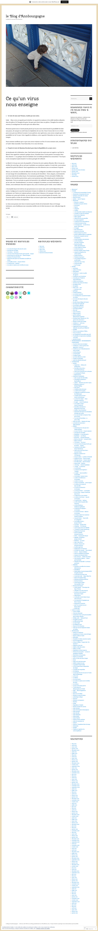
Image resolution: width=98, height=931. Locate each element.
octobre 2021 (75, 801)
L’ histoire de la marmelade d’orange (82, 192)
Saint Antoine (76, 708)
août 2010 (74, 903)
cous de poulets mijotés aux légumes (83, 212)
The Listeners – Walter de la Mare (82, 556)
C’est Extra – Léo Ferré (79, 442)
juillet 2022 (74, 790)
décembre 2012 (75, 871)
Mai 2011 (74, 893)
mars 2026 (74, 747)
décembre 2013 (75, 864)
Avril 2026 (42, 248)
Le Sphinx (75, 677)
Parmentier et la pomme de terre (81, 194)
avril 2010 (74, 908)
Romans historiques (78, 585)
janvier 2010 (75, 913)
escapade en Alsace (77, 619)
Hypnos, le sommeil (78, 656)
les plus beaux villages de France (81, 302)
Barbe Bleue (76, 271)
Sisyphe (75, 727)
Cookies (76, 210)
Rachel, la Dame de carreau (79, 706)
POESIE (75, 426)
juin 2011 (74, 892)
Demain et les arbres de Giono (80, 282)
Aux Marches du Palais (12, 250)
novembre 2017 (75, 840)
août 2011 (74, 888)
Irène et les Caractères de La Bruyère (83, 371)
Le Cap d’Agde (76, 623)
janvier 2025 (75, 761)
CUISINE (74, 191)
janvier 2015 (75, 856)
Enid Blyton (77, 569)
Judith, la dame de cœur (78, 663)
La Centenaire (77, 468)
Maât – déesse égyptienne (79, 690)
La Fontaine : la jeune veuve (81, 476)
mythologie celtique (78, 697)
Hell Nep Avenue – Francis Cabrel (82, 460)
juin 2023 (74, 774)
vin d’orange (77, 265)
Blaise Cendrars (78, 440)
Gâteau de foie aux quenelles (81, 218)
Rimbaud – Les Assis (79, 540)
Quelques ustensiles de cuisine (80, 195)
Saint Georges (76, 711)
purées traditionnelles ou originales (83, 234)
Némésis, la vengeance (78, 700)
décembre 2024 (75, 763)
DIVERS (74, 266)
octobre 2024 (75, 764)
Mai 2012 (74, 876)
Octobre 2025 (75, 176)
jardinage (75, 291)
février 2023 (75, 781)
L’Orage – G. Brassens (79, 466)
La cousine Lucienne (78, 294)
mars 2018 (74, 834)
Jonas (74, 660)
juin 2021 (74, 806)
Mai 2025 (74, 755)
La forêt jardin (76, 353)
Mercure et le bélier (77, 693)
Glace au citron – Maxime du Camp (81, 421)
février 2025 (75, 760)
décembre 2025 (75, 750)
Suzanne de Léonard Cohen (13, 257)
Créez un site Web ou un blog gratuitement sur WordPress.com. (34, 923)
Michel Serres (77, 374)
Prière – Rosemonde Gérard (81, 535)
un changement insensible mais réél (82, 334)
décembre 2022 (75, 784)
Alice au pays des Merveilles (81, 378)
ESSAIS (75, 363)
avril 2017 (74, 843)
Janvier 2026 (75, 171)
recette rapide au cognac (80, 247)
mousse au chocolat (79, 231)
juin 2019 (74, 826)
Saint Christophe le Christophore (81, 710)
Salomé (75, 722)
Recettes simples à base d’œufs (81, 250)
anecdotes (75, 268)
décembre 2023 (75, 771)
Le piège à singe (77, 355)
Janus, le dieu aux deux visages (80, 658)
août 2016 (74, 848)
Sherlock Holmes (78, 581)
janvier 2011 (75, 897)
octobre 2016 (75, 847)
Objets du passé (77, 313)
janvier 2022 (75, 797)
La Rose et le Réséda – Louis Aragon (83, 482)
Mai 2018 (74, 832)
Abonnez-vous (75, 130)
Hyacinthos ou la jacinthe (79, 655)
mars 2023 (74, 779)
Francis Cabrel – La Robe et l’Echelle (83, 457)
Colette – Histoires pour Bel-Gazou (82, 382)
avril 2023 (74, 777)
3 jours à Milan (76, 611)
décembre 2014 (75, 858)
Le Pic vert (75, 676)
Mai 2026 (42, 246)
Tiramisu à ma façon (79, 257)
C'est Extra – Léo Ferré (12, 252)
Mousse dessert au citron (80, 233)
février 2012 (75, 879)
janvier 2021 (75, 813)
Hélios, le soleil (76, 648)
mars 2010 (74, 909)
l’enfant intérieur (77, 292)
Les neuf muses (77, 679)
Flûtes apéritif (77, 216)
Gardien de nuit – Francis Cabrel (82, 458)
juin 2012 (74, 874)
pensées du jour (77, 339)
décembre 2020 (75, 814)
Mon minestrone (78, 229)
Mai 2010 (74, 906)
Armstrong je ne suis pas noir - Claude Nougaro (18, 255)
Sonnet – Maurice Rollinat (80, 552)
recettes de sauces (78, 249)
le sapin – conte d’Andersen (81, 402)
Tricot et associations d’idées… (80, 331)
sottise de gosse (77, 324)
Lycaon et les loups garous (79, 685)
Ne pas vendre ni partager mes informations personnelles (64, 923)
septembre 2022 (76, 787)
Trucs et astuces (77, 332)
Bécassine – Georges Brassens (81, 437)
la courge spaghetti (79, 220)
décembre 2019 (75, 824)
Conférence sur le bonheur (79, 276)
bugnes (76, 207)
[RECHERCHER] (90, 98)
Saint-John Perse (78, 542)
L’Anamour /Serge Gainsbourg (81, 529)
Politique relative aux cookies (43, 928)
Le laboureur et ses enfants (80, 495)
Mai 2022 (74, 792)
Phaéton (75, 701)
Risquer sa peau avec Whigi (79, 321)
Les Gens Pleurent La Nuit (79, 357)
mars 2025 (74, 758)
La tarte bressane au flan (80, 223)
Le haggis (76, 228)
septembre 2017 (76, 842)
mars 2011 (74, 895)
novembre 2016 (75, 845)
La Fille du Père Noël (78, 621)
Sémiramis (75, 726)
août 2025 (74, 752)
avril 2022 (74, 793)
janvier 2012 (75, 880)
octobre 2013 (75, 866)
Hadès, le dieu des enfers (79, 647)
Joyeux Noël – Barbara (79, 463)
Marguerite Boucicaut (78, 307)
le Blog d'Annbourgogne (25, 16)
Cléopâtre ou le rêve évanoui (81, 590)
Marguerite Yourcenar (79, 531)
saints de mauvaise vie (78, 721)
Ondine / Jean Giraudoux (80, 410)
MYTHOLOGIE (75, 631)
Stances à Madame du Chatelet (81, 553)
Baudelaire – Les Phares (80, 436)
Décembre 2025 (75, 173)
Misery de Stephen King (80, 577)
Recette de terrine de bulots (46, 252)
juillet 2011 (74, 890)
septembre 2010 (76, 901)
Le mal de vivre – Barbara (80, 500)
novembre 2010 (75, 898)
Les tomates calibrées (78, 305)
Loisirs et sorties (76, 610)
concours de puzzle (77, 613)
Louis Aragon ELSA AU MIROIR (81, 527)
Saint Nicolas (76, 713)
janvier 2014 (75, 863)
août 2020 (74, 818)
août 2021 (74, 803)
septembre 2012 (76, 872)
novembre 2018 (75, 830)
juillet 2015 (74, 853)
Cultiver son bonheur (78, 281)
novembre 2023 (75, 772)
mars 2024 (74, 768)
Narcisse (75, 698)
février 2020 (75, 822)
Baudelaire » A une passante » (81, 434)
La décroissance (77, 352)
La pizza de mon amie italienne (81, 221)
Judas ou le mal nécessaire (79, 661)
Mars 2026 (42, 249)
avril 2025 (74, 756)
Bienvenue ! (75, 189)
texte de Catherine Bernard (79, 360)
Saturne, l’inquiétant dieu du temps (81, 724)
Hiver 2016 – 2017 (77, 287)
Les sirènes (76, 684)
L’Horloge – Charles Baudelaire (82, 465)
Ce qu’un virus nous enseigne (80, 344)
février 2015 (75, 855)
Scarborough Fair (78, 547)
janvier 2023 (75, 782)
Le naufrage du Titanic (79, 373)
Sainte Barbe (76, 716)
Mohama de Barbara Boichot (81, 579)
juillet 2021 (74, 805)
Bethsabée (75, 637)
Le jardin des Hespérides (79, 669)
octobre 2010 (75, 900)
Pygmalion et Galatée (78, 705)
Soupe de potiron (78, 255)
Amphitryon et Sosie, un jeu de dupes (82, 634)
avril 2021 (74, 810)
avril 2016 (74, 850)
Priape (74, 703)
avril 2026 (74, 745)
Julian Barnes (77, 595)
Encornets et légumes (79, 215)
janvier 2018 (75, 837)
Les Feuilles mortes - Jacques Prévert (16, 261)
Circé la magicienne (78, 640)
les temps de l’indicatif (78, 303)
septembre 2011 (75, 887)
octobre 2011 (75, 885)
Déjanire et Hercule (77, 645)
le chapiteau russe (77, 624)
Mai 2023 (74, 776)
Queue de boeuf (76, 197)
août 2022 (74, 789)
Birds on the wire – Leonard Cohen (82, 439)
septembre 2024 (76, 766)
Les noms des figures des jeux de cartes (16, 249)
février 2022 (75, 795)
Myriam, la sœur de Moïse (79, 695)
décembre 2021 (75, 798)
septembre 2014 (76, 859)
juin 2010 (74, 905)
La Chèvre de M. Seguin (79, 390)
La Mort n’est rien (78, 481)
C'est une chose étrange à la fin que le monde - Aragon (20, 253)
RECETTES (75, 200)
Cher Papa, (74, 174)
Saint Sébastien (77, 714)
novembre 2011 (75, 884)
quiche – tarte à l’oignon (79, 199)
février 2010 (75, 911)
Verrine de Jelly (78, 263)
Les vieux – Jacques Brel (80, 524)
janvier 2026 (75, 748)
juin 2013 (74, 868)
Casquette (76, 208)
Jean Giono (77, 387)
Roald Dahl (77, 608)
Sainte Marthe (76, 718)
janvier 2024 (75, 769)
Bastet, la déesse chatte (78, 635)
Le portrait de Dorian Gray (80, 574)
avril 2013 (74, 869)
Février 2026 (43, 251)
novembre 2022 (75, 785)
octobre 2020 (75, 816)
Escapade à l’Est (77, 284)
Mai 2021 (74, 808)
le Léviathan (76, 671)
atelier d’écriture (77, 270)
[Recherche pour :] (80, 98)
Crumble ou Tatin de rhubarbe (81, 213)
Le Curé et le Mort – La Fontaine (82, 490)
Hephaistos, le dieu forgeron (80, 650)
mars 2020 (74, 821)
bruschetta (77, 205)
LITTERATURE (75, 361)
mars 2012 (74, 877)
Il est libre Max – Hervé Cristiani (82, 461)
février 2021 (75, 811)
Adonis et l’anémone (78, 632)
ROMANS (75, 564)
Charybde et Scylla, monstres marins (82, 639)
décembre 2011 (75, 882)
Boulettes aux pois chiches (80, 204)
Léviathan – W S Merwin (80, 526)
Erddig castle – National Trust (80, 618)
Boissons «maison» (79, 202)
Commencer (64, 1)
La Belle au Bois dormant (80, 389)
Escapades (75, 286)
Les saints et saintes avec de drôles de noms (17, 265)
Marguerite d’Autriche (79, 603)
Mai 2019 (74, 827)
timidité (75, 329)
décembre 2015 (75, 851)
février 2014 (75, 861)
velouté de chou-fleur (79, 262)
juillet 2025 (74, 753)
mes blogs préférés (77, 308)
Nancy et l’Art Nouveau (78, 626)
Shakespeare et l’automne (80, 548)
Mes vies (75, 310)
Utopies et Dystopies (78, 358)
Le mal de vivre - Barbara (13, 263)
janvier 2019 (75, 829)
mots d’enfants (77, 311)
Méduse (75, 692)
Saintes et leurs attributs (79, 719)
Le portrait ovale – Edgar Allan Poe (82, 576)
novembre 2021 (75, 800)
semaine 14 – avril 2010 (78, 323)
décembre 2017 (75, 839)
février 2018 (75, 835)
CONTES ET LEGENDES (78, 376)
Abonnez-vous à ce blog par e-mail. (81, 110)
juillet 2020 (74, 819)
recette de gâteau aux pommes (81, 239)
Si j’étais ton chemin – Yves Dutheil (83, 550)
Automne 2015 (77, 289)
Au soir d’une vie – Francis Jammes (83, 431)
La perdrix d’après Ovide (79, 664)
